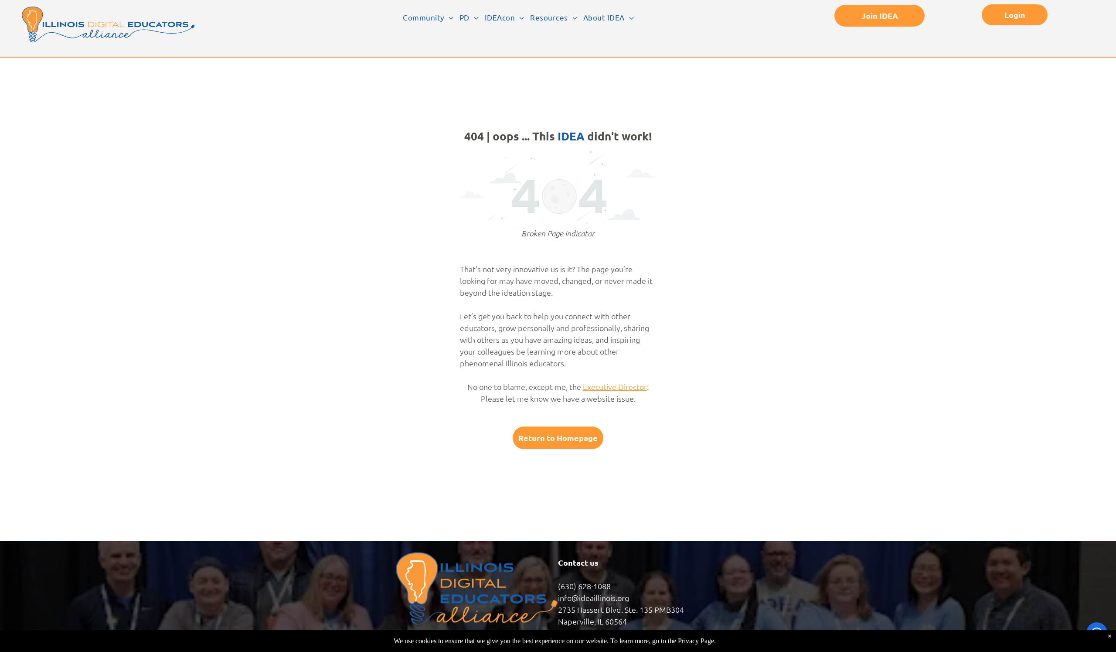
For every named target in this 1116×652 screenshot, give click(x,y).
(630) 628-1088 (584, 586)
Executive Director (615, 387)
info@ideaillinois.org (593, 598)
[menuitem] (428, 17)
